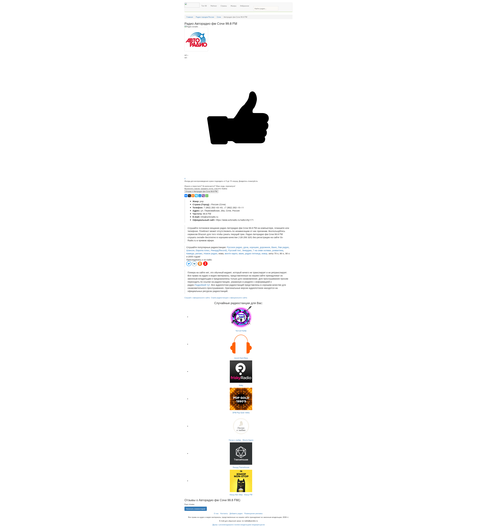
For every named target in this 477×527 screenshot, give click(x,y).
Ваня (274, 247)
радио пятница (252, 253)
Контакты (224, 513)
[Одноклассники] (192, 195)
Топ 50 (204, 5)
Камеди (190, 253)
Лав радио (283, 247)
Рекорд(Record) (219, 250)
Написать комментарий (195, 508)
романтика (277, 250)
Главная (189, 17)
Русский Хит (234, 250)
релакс (198, 253)
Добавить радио (236, 513)
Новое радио (210, 253)
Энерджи (247, 250)
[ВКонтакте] (185, 195)
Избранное (244, 5)
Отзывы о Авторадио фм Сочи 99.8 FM (201, 191)
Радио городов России (205, 17)
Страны (224, 5)
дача (245, 247)
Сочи (219, 17)
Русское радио (234, 247)
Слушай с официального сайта (197, 297)
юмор (264, 253)
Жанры (233, 5)
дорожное (265, 247)
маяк (241, 253)
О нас (216, 513)
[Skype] (196, 195)
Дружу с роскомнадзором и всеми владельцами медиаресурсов (238, 524)
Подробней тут (202, 284)
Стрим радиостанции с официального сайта (229, 297)
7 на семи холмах (262, 250)
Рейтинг (214, 5)
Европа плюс (203, 250)
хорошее (254, 247)
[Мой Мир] (199, 195)
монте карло (231, 253)
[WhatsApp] (206, 195)
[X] (189, 195)
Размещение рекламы (253, 513)
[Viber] (203, 195)
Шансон (190, 250)
